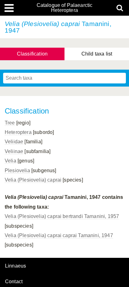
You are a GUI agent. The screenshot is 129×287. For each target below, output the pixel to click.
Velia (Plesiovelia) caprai (33, 180)
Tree (10, 122)
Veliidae (14, 141)
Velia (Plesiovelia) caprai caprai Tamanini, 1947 (59, 235)
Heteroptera (18, 132)
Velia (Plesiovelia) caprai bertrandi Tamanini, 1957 (62, 216)
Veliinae (14, 151)
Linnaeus (15, 265)
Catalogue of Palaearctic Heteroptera (65, 8)
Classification (32, 53)
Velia (10, 160)
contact (14, 281)
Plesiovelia (17, 170)
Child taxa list (96, 53)
